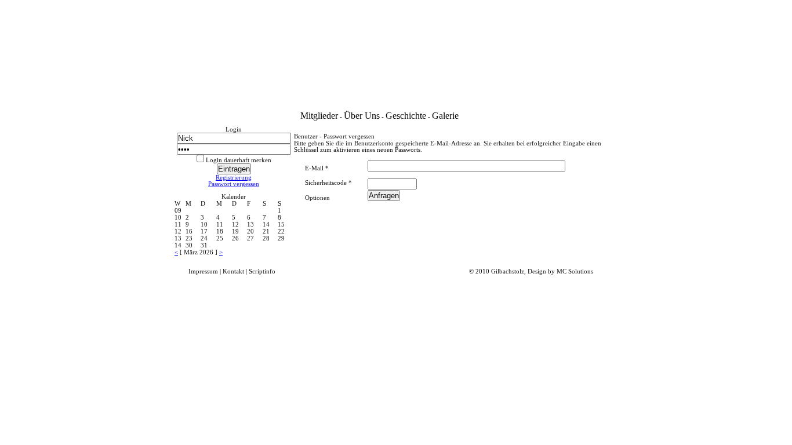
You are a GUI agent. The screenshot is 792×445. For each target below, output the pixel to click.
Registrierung (234, 177)
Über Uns (362, 116)
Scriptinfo (262, 271)
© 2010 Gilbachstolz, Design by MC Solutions (531, 271)
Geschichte (406, 116)
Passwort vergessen (233, 184)
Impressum (203, 271)
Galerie (445, 116)
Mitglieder (319, 116)
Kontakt (233, 271)
